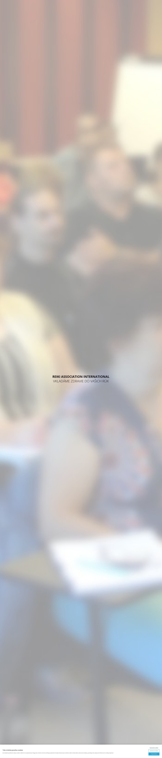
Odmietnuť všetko (154, 750)
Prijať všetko (154, 754)
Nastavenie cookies (154, 747)
